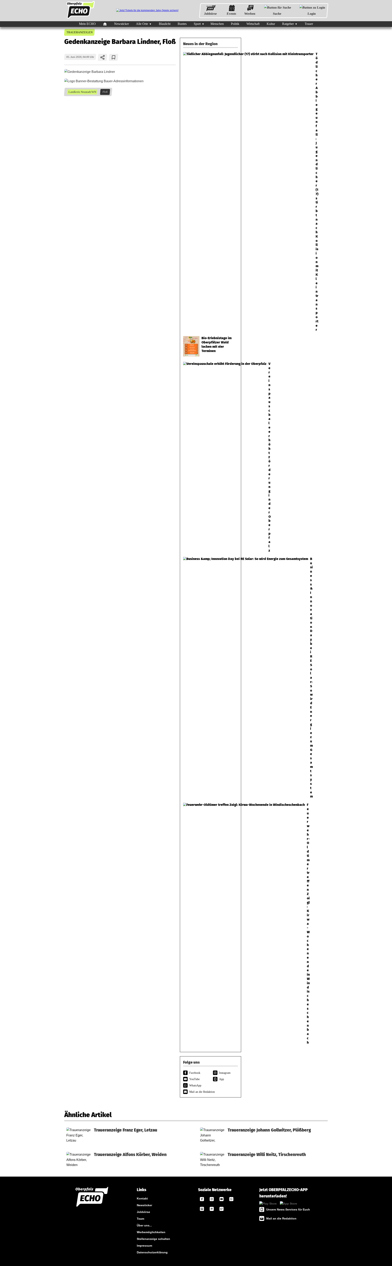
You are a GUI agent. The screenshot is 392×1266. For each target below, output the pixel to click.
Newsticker (121, 24)
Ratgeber (288, 24)
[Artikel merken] (113, 57)
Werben (249, 13)
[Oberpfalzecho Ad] (147, 10)
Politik (235, 24)
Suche (277, 13)
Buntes (182, 24)
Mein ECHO (87, 24)
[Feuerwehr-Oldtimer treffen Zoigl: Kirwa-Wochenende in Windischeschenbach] (210, 924)
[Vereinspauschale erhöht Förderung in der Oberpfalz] (210, 457)
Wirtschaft (252, 24)
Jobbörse (210, 13)
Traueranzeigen (79, 32)
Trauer (309, 24)
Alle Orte (142, 24)
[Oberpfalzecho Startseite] (80, 18)
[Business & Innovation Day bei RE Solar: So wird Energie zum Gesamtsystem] (210, 678)
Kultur (271, 24)
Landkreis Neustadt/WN (82, 92)
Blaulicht (164, 24)
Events (231, 13)
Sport (197, 24)
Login (311, 13)
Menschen (217, 24)
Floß (105, 91)
